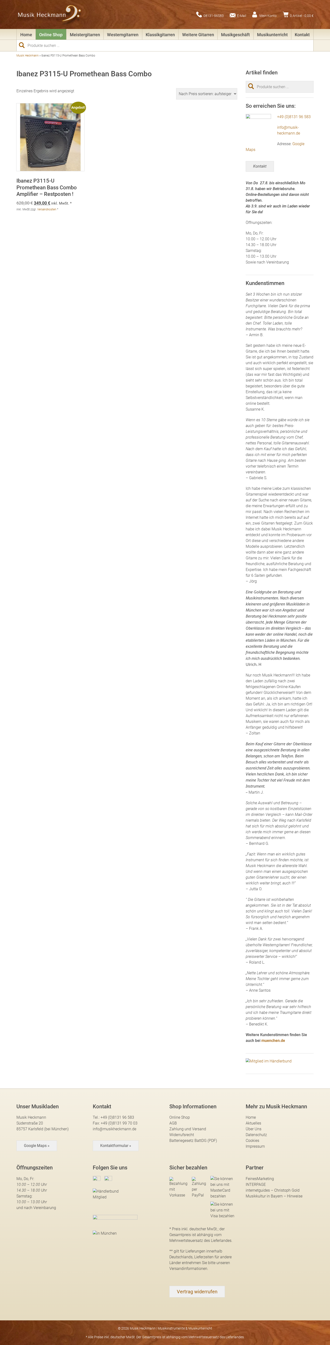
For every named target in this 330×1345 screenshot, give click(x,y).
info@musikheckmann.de (114, 1129)
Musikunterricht (272, 34)
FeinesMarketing (260, 1178)
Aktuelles (253, 1123)
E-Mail (241, 15)
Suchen (24, 45)
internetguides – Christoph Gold (273, 1190)
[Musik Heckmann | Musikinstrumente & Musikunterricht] (49, 14)
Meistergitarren (85, 34)
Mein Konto (268, 15)
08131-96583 (213, 15)
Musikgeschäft (235, 34)
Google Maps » (37, 1145)
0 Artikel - (302, 15)
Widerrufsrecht (181, 1134)
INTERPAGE (256, 1184)
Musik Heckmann (27, 55)
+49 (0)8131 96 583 (294, 116)
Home (26, 34)
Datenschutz (256, 1134)
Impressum (255, 1146)
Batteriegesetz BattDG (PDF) (193, 1140)
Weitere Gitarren (198, 34)
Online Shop (51, 34)
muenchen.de (273, 1040)
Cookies (252, 1140)
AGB (173, 1123)
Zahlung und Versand (187, 1129)
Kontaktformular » (115, 1145)
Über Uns (253, 1129)
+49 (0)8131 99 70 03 (119, 1123)
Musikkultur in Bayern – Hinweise (274, 1196)
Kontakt (302, 34)
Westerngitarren (122, 34)
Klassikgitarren (160, 34)
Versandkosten (46, 209)
